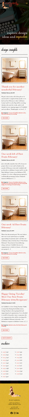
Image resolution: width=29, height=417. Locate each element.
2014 (17, 357)
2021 (4, 366)
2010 (17, 368)
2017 (4, 376)
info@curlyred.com (14, 408)
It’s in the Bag (14, 114)
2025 (4, 355)
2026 (4, 352)
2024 (4, 357)
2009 (18, 371)
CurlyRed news (4, 183)
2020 (4, 368)
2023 (4, 360)
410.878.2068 (14, 407)
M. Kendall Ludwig (16, 184)
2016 (17, 352)
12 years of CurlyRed (13, 113)
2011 (17, 366)
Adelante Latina (22, 113)
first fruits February (5, 114)
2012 (17, 363)
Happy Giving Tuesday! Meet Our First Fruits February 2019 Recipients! (14, 296)
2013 (17, 360)
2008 (18, 374)
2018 (4, 374)
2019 (4, 371)
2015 (17, 355)
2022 (4, 363)
